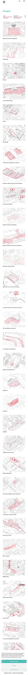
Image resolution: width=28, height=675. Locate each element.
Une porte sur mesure (7, 535)
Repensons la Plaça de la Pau (8, 266)
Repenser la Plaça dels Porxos (9, 369)
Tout (4, 15)
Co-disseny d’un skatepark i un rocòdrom (11, 162)
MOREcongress (6, 576)
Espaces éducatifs (7, 16)
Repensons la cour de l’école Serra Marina (11, 286)
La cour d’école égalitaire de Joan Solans (11, 638)
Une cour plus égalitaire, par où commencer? (12, 493)
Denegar (14, 665)
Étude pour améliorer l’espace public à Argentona (12, 183)
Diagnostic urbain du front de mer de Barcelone (12, 245)
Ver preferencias (14, 669)
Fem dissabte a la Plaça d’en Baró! (9, 514)
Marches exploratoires (7, 473)
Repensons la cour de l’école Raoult (10, 38)
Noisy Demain (5, 59)
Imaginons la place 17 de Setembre (10, 224)
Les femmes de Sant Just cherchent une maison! (12, 307)
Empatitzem (5, 390)
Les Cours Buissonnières (8, 100)
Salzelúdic (5, 431)
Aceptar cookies (14, 661)
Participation (17, 18)
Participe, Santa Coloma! (8, 597)
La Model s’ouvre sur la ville (8, 452)
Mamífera (4, 79)
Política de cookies (8, 672)
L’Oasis (4, 121)
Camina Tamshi (6, 618)
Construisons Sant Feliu (7, 204)
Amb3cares (5, 411)
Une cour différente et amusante (9, 328)
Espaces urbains (18, 16)
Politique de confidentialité (17, 672)
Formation (5, 18)
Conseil (16, 15)
